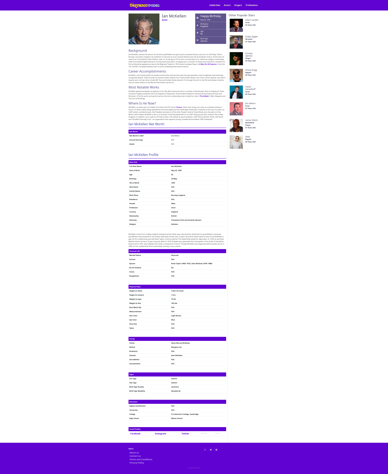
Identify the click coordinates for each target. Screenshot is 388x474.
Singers (238, 5)
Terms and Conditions (141, 459)
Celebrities (214, 5)
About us (134, 452)
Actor (165, 19)
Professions (252, 5)
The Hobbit (204, 96)
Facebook (135, 433)
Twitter (185, 433)
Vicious (179, 107)
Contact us (135, 456)
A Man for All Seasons (208, 64)
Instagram (160, 433)
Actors (227, 5)
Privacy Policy (137, 462)
